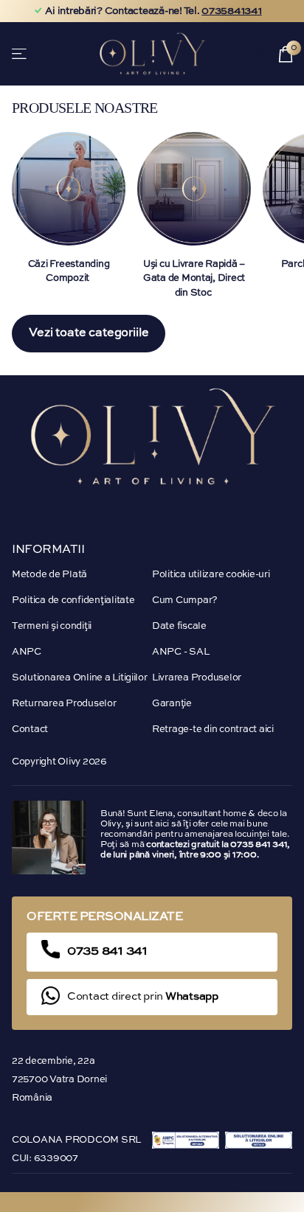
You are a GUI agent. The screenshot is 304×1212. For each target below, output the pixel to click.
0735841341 (231, 11)
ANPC (26, 652)
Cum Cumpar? (185, 600)
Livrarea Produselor (196, 678)
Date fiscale (179, 626)
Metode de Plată (49, 574)
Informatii (48, 550)
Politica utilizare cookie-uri (210, 574)
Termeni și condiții (51, 626)
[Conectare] (259, 54)
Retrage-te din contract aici (213, 729)
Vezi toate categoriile (88, 333)
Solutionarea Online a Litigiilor (80, 678)
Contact (30, 729)
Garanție (172, 703)
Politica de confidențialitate (73, 600)
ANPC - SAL (180, 652)
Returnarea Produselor (64, 703)
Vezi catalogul (20, 53)
